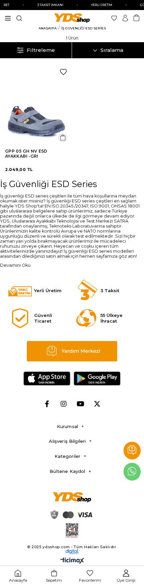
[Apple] (46, 378)
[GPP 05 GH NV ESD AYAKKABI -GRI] (36, 105)
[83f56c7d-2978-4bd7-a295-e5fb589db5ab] (72, 530)
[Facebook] (47, 404)
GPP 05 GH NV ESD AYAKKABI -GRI (26, 154)
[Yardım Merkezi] (132, 450)
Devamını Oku (15, 265)
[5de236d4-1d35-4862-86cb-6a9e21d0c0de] (72, 551)
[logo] (72, 497)
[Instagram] (63, 404)
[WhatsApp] (132, 472)
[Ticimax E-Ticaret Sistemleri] (72, 561)
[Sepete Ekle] (63, 138)
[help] (72, 351)
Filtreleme (41, 50)
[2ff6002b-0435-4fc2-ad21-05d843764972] (70, 514)
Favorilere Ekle (63, 72)
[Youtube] (80, 404)
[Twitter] (97, 404)
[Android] (97, 378)
